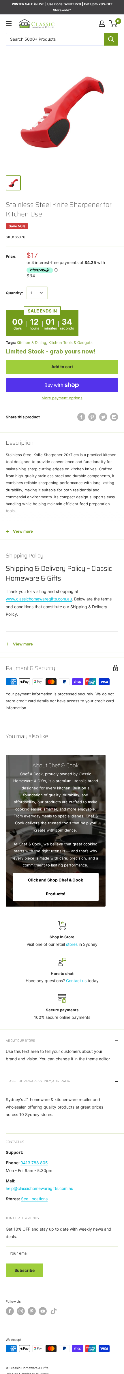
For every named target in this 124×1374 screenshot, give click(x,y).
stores (72, 944)
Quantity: (14, 293)
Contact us (76, 980)
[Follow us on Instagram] (21, 1311)
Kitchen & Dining (31, 342)
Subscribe (24, 1270)
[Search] (111, 39)
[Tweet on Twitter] (103, 417)
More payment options (62, 398)
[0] (113, 23)
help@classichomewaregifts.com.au (39, 1188)
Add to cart (62, 366)
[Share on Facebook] (81, 417)
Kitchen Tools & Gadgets (70, 342)
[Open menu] (9, 23)
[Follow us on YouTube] (43, 1311)
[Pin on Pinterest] (92, 417)
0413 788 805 (34, 1162)
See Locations (34, 1198)
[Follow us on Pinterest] (32, 1311)
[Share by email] (114, 417)
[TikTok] (54, 1312)
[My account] (102, 23)
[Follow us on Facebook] (10, 1311)
